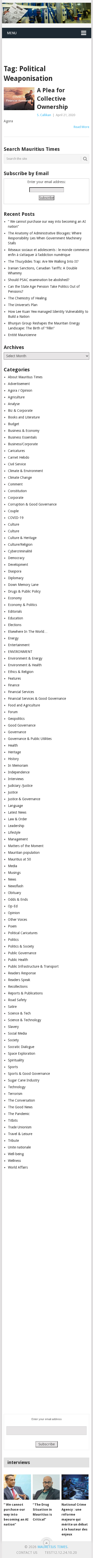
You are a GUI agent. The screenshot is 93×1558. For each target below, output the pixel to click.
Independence (19, 772)
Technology (17, 1087)
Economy (15, 598)
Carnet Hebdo (18, 457)
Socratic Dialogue (21, 1047)
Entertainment (19, 645)
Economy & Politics (22, 605)
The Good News (20, 1107)
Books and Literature (24, 417)
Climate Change (20, 477)
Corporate (15, 498)
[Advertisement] (47, 45)
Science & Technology (24, 1020)
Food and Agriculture (24, 705)
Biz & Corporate (20, 411)
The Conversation (21, 1100)
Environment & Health (25, 665)
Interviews (16, 779)
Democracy (16, 558)
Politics (13, 940)
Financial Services (21, 692)
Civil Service (17, 464)
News (12, 879)
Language (15, 806)
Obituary (14, 893)
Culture (13, 524)
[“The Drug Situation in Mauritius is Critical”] (46, 1487)
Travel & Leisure (20, 1134)
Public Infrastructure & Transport (33, 966)
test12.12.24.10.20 (61, 1553)
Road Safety (17, 1000)
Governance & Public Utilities (30, 739)
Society (13, 1040)
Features (14, 678)
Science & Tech (19, 1013)
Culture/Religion (20, 544)
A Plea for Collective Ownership (52, 98)
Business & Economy (23, 431)
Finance (13, 685)
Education (15, 618)
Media (12, 866)
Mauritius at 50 (19, 859)
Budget (13, 424)
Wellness (14, 1161)
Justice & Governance (24, 799)
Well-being (16, 1154)
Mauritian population (24, 853)
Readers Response (22, 973)
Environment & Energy (25, 658)
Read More (81, 127)
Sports (13, 1067)
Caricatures (16, 451)
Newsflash (15, 886)
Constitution (17, 491)
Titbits (13, 1120)
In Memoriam (18, 765)
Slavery (13, 1027)
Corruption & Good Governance (32, 504)
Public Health (18, 960)
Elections (14, 625)
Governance (17, 732)
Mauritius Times (52, 1547)
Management (18, 839)
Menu (12, 33)
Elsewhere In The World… (28, 632)
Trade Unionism (19, 1127)
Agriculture (16, 397)
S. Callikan (44, 115)
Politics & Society (21, 946)
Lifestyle (14, 832)
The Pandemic (19, 1114)
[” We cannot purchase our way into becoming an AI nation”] (17, 1487)
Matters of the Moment (25, 846)
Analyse (14, 404)
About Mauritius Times (25, 377)
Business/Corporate (23, 444)
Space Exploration (21, 1053)
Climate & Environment (25, 471)
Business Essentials (22, 437)
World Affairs (18, 1167)
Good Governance (21, 725)
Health (13, 745)
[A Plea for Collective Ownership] (19, 98)
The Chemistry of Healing (27, 298)
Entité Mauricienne (22, 335)
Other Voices (17, 920)
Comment (15, 484)
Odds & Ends (18, 899)
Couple (13, 511)
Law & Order (17, 819)
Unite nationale (19, 1147)
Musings (14, 873)
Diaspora (14, 571)
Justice (13, 792)
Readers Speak (19, 980)
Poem (12, 926)
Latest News (17, 812)
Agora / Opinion (20, 390)
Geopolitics (16, 719)
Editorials (15, 611)
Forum (13, 712)
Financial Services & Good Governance (37, 698)
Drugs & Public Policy (24, 591)
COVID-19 (16, 518)
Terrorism (15, 1094)
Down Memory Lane (23, 585)
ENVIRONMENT (20, 652)
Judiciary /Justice (20, 786)
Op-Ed (13, 906)
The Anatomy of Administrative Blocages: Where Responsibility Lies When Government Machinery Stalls (45, 238)
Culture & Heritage (22, 538)
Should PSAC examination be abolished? (38, 280)
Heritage (14, 752)
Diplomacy (16, 578)
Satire (12, 1007)
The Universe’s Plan (22, 305)
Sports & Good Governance (29, 1074)
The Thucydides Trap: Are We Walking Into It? (43, 261)
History (13, 759)
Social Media (17, 1033)
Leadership (16, 826)
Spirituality (16, 1060)
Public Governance (22, 953)
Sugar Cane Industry (23, 1080)
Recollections (18, 986)
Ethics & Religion (20, 672)
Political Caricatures (22, 933)
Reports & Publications (25, 993)
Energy (13, 638)
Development (18, 565)
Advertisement (19, 384)
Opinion (14, 913)
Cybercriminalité (20, 551)
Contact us (26, 1553)
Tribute (13, 1141)
